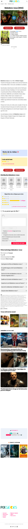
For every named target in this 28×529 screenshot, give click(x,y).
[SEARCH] (26, 1)
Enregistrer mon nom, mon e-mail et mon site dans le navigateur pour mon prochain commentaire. (13, 236)
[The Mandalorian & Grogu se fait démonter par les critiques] (14, 379)
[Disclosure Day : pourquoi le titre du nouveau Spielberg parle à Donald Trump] (14, 340)
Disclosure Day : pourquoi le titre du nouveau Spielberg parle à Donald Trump (13, 350)
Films (6, 3)
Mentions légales (14, 513)
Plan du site (13, 515)
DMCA (11, 514)
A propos (5, 513)
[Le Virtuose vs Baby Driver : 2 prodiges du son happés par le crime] (14, 360)
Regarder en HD (8, 170)
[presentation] (26, 181)
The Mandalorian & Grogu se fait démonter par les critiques (14, 389)
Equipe (4, 517)
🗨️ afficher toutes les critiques (18, 206)
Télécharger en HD (19, 170)
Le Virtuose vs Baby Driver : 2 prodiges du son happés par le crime (13, 369)
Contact (4, 515)
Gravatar (10, 231)
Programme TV (14, 430)
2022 (17, 31)
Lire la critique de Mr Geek (8, 163)
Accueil (2, 3)
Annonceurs (5, 514)
